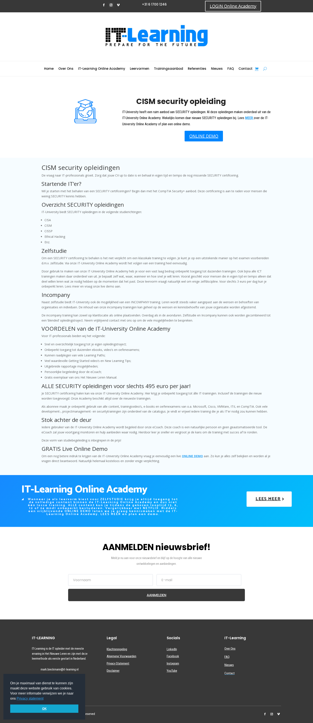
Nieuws (217, 69)
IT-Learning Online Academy (101, 69)
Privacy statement (30, 698)
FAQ (230, 69)
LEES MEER (268, 498)
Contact (245, 69)
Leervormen (139, 69)
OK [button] (44, 708)
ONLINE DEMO (203, 136)
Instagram (173, 663)
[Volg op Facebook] (104, 5)
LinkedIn (172, 649)
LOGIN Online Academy (233, 6)
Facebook (173, 656)
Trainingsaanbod (168, 69)
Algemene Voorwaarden (121, 656)
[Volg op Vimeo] (118, 5)
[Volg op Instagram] (111, 5)
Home (49, 69)
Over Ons (65, 69)
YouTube (172, 671)
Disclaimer (113, 671)
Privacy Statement (118, 663)
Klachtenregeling (117, 649)
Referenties (197, 69)
